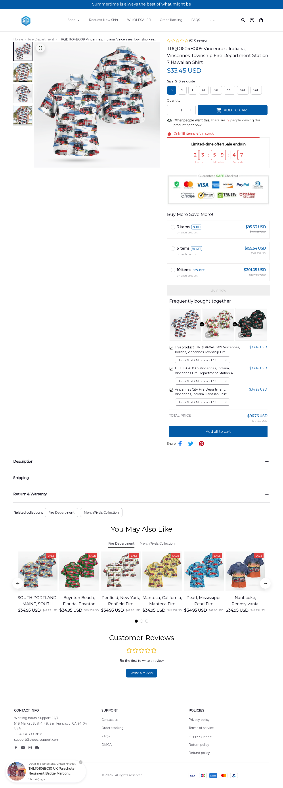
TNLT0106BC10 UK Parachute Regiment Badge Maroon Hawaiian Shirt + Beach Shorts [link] (52, 773)
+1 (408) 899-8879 (28, 734)
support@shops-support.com (36, 740)
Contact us (109, 720)
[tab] (136, 621)
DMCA (106, 745)
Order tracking (112, 728)
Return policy (199, 745)
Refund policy (199, 753)
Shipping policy (200, 736)
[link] (16, 771)
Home (18, 39)
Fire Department (41, 39)
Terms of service (201, 728)
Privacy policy (199, 720)
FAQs (105, 736)
